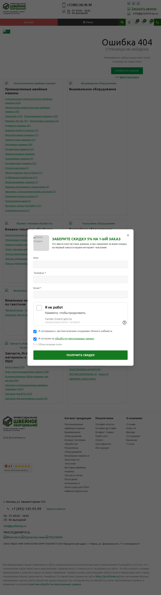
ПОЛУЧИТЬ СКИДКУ (81, 355)
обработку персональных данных (74, 338)
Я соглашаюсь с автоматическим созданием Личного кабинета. (75, 331)
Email (37, 288)
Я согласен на (66, 338)
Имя (35, 257)
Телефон (39, 272)
